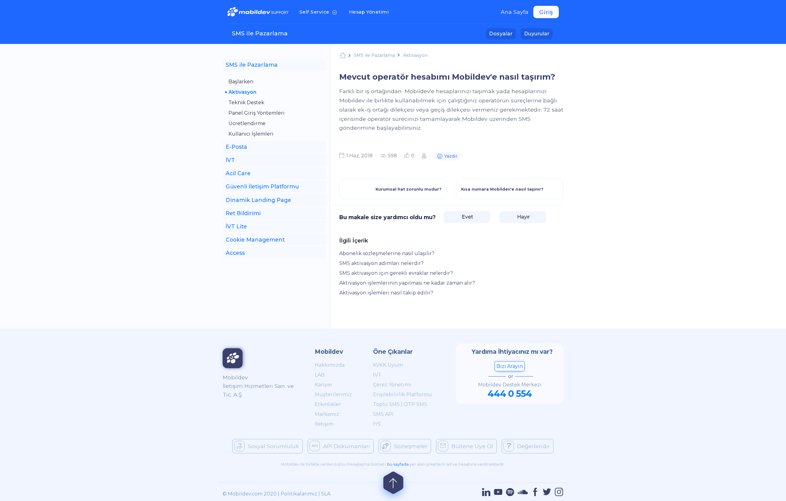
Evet (467, 217)
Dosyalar (502, 33)
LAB (320, 375)
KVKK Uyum (388, 365)
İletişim (324, 424)
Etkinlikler (328, 404)
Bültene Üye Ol (472, 446)
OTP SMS (415, 404)
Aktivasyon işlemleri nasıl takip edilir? (386, 293)
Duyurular (538, 33)
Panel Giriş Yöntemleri (256, 113)
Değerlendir (533, 446)
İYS (377, 424)
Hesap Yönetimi (371, 12)
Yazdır (450, 156)
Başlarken (240, 82)
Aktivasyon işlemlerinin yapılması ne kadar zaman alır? (407, 283)
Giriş (546, 12)
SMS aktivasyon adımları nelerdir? (381, 263)
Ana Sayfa (514, 12)
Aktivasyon (242, 92)
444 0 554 (510, 393)
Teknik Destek (246, 102)
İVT (377, 375)
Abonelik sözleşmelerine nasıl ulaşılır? (386, 253)
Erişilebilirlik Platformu (402, 394)
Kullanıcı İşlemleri (251, 134)
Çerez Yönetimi (392, 385)
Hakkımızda (329, 365)
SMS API (383, 414)
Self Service (319, 12)
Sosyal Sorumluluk (273, 446)
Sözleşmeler (410, 446)
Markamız (327, 414)
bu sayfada (398, 464)
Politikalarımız (299, 494)
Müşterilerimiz (333, 394)
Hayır (523, 217)
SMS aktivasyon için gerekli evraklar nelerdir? (396, 273)
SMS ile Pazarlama (260, 33)
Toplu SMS (386, 404)
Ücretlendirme (247, 123)
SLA (325, 494)
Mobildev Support (343, 55)
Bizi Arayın (509, 366)
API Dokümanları (346, 446)
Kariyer (324, 385)
